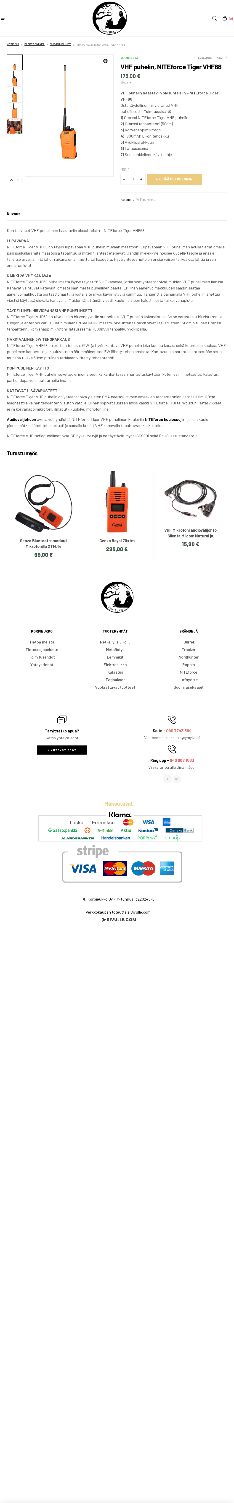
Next (18, 180)
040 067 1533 (182, 760)
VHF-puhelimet (60, 44)
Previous (11, 180)
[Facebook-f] (167, 779)
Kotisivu (13, 44)
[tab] (14, 213)
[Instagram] (177, 779)
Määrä (125, 169)
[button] (105, 61)
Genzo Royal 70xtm (117, 540)
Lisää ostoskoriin (176, 179)
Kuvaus (14, 213)
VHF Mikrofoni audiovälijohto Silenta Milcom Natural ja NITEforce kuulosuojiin (190, 536)
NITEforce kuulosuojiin (165, 419)
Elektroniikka (34, 44)
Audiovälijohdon (21, 419)
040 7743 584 (178, 730)
